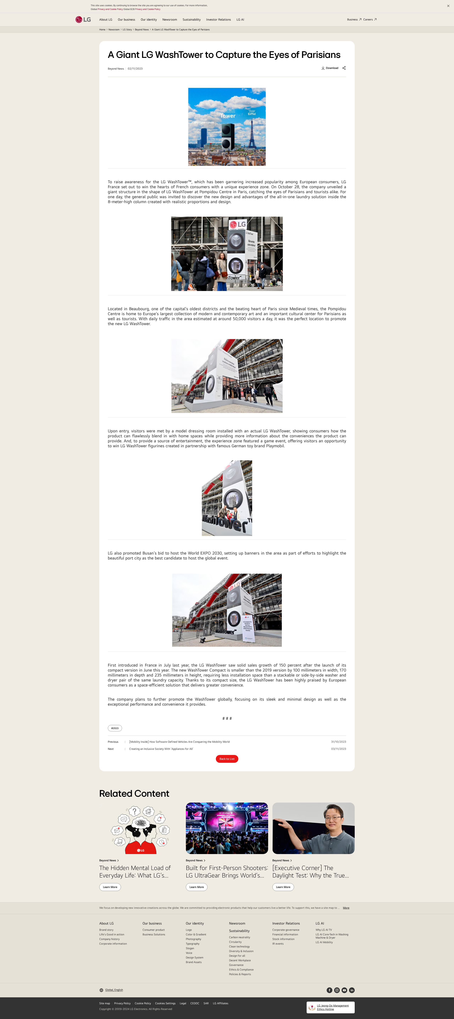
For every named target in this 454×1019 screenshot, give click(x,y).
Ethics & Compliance (241, 969)
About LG (105, 19)
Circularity (235, 942)
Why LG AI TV (324, 929)
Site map (104, 1003)
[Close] (448, 6)
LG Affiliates (220, 1003)
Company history (109, 939)
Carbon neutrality (239, 937)
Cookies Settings (165, 1003)
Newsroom (169, 19)
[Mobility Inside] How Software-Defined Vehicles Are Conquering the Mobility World (179, 741)
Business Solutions (154, 934)
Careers (368, 19)
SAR (206, 1003)
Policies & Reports (240, 974)
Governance (236, 965)
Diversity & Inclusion (241, 951)
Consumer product (154, 929)
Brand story (106, 929)
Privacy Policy (122, 1003)
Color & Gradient (196, 934)
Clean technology (239, 946)
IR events (278, 943)
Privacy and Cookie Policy (110, 9)
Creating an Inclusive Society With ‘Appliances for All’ (161, 749)
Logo (189, 929)
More (346, 907)
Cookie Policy (143, 1003)
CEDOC (194, 1003)
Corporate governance (285, 929)
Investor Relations (218, 19)
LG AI (240, 19)
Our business (126, 19)
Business (352, 19)
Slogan (190, 948)
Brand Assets (194, 962)
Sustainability (192, 19)
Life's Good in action (111, 934)
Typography (192, 943)
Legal (183, 1003)
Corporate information (113, 943)
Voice (189, 953)
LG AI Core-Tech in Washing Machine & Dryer (332, 936)
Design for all (237, 955)
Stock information (283, 939)
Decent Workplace (240, 960)
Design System (194, 957)
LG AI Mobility (324, 942)
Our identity (149, 19)
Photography (193, 939)
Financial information (285, 934)
